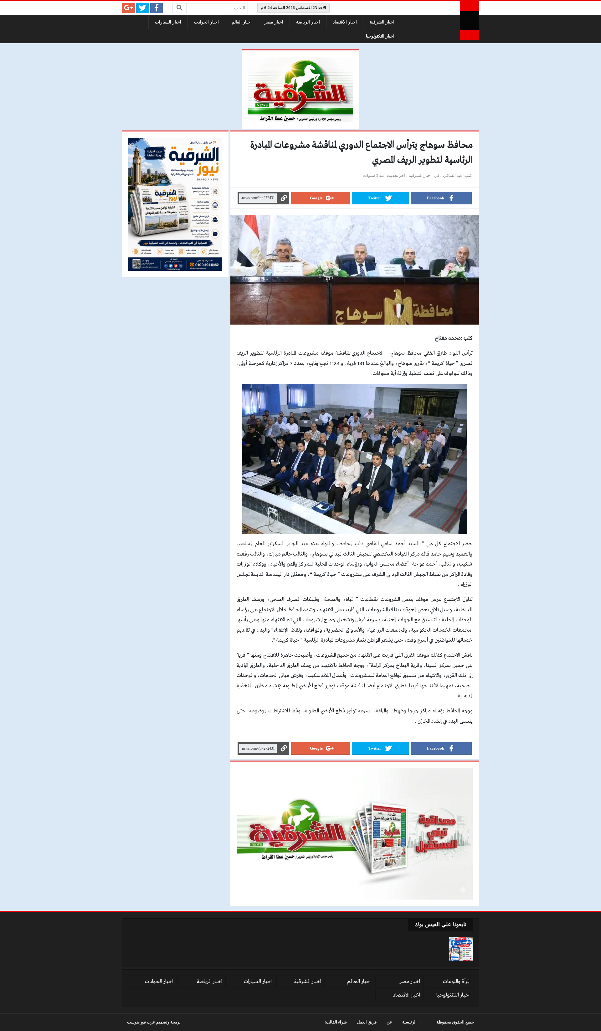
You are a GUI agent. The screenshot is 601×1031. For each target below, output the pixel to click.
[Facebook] (156, 8)
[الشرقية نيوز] (469, 20)
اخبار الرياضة (308, 22)
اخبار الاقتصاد (345, 22)
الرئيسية (409, 1022)
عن (389, 1022)
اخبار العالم (242, 22)
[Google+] (128, 8)
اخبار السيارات (168, 22)
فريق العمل (367, 1022)
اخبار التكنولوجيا (380, 36)
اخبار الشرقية (382, 22)
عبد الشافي (453, 175)
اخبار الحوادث (206, 22)
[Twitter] (142, 8)
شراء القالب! (336, 1022)
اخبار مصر (274, 22)
